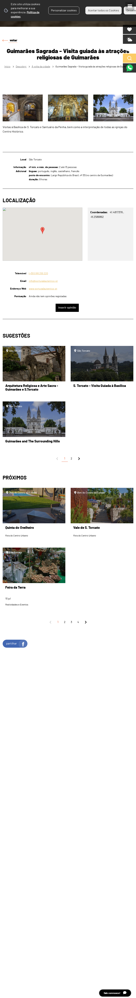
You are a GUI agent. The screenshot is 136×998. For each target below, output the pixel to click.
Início (7, 66)
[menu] (129, 6)
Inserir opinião (67, 307)
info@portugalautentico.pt (43, 281)
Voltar (13, 40)
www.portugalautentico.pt (43, 288)
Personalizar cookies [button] (64, 10)
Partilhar (11, 643)
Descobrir (21, 66)
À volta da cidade (41, 66)
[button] (42, 231)
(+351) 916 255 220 (38, 273)
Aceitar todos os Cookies (103, 10)
